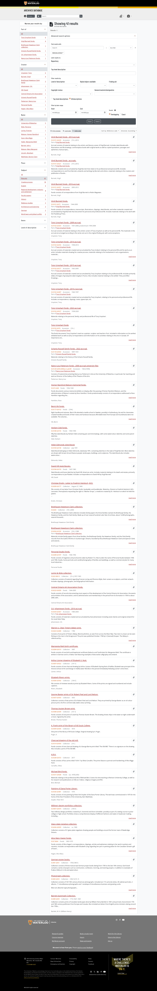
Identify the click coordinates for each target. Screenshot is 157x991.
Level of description (28, 227)
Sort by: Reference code (109, 131)
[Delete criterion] (135, 48)
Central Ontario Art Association (33, 94)
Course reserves (57, 937)
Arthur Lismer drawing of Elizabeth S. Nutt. (69, 660)
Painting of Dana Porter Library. (64, 788)
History (33, 199)
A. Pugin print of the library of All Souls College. (70, 725)
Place (23, 163)
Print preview (56, 131)
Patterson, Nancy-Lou (33, 101)
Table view (77, 131)
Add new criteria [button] (57, 53)
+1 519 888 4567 (31, 964)
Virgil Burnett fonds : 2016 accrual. (65, 184)
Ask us (110, 941)
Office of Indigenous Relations (31, 977)
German (33, 210)
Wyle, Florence (33, 127)
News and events (86, 941)
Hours (82, 937)
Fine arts (33, 178)
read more (132, 152)
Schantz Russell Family (33, 97)
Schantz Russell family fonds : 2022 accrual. (69, 349)
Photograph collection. (60, 876)
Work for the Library (115, 934)
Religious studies (33, 203)
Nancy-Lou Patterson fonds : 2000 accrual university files (74, 366)
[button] (121, 16)
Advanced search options (60, 36)
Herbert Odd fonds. (59, 428)
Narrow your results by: (33, 23)
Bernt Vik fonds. (58, 406)
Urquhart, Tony (33, 73)
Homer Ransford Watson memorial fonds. (68, 385)
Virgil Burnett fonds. (33, 41)
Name (23, 115)
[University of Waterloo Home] (31, 3)
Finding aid (112, 82)
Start (53, 109)
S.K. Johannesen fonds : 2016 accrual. (66, 609)
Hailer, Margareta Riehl (33, 142)
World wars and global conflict (33, 214)
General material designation (104, 90)
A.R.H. (53, 754)
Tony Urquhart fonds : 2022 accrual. (66, 308)
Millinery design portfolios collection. (66, 805)
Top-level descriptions (60, 99)
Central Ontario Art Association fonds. (67, 587)
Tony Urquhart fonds (33, 38)
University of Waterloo (33, 123)
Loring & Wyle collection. (61, 573)
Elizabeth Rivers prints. (60, 677)
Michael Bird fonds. (59, 771)
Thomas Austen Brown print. (63, 708)
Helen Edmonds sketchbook (63, 445)
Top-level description (58, 69)
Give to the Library (114, 937)
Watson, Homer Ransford (33, 134)
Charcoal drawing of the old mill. (64, 740)
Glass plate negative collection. (64, 824)
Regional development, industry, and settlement (33, 191)
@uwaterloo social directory (97, 974)
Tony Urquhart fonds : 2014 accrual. (66, 242)
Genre (23, 220)
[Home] (25, 16)
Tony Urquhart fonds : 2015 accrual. (66, 265)
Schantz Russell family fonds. (33, 51)
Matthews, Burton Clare (33, 157)
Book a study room (86, 934)
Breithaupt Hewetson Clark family (33, 81)
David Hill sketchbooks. (61, 466)
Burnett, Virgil (33, 77)
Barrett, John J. (33, 146)
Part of (23, 29)
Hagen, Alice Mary (33, 109)
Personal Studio (33, 105)
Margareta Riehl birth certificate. (64, 646)
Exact (124, 114)
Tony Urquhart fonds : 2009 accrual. (66, 222)
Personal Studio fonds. (60, 552)
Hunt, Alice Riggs (33, 138)
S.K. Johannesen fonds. (33, 55)
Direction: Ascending (128, 131)
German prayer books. (60, 859)
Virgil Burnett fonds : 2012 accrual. (65, 137)
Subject (24, 170)
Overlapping (115, 114)
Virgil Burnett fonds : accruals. (63, 160)
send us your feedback (85, 948)
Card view (68, 131)
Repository (54, 61)
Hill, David (33, 90)
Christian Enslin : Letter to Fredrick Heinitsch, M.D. (72, 483)
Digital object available (88, 82)
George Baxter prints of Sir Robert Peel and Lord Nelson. (74, 694)
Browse (30, 16)
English (33, 186)
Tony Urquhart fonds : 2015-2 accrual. (67, 289)
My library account (58, 941)
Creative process (33, 182)
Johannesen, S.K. (33, 86)
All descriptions (76, 99)
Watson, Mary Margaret (33, 149)
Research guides (57, 934)
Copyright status (57, 90)
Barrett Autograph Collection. (63, 896)
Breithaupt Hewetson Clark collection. (33, 46)
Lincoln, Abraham (33, 153)
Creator (24, 64)
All (22, 34)
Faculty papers (33, 196)
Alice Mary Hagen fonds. (61, 838)
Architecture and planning (33, 207)
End (81, 109)
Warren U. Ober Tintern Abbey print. (66, 628)
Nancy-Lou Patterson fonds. (33, 58)
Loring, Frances (33, 131)
